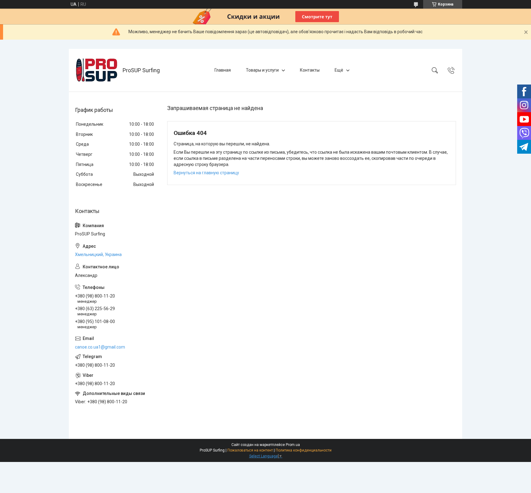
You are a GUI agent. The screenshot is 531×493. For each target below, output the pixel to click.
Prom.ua (293, 445)
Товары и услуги (262, 70)
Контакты (310, 70)
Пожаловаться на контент (250, 450)
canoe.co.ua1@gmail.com (100, 347)
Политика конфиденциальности (304, 450)
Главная (222, 70)
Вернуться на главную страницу (206, 172)
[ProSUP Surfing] (96, 70)
